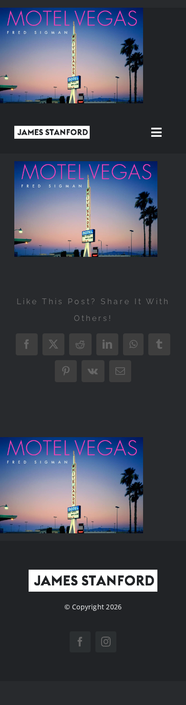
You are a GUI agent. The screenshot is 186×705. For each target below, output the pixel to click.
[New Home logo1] (52, 129)
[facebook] (80, 641)
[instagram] (105, 641)
